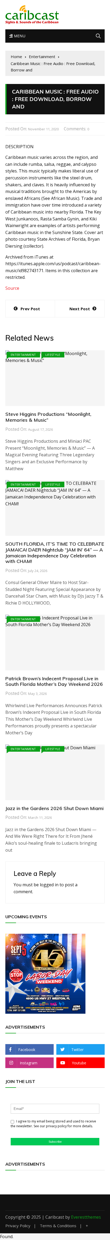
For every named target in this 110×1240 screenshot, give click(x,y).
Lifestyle (52, 355)
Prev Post (30, 308)
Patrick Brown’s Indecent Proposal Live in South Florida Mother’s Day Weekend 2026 (54, 681)
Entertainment (23, 355)
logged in (49, 885)
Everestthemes (86, 1217)
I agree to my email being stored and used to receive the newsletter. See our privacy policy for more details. (53, 1123)
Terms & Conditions (58, 1226)
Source (12, 288)
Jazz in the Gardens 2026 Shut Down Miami (54, 808)
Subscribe (55, 1141)
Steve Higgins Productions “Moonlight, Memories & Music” (48, 417)
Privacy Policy (17, 1226)
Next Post (79, 308)
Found (6, 1236)
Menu (19, 35)
